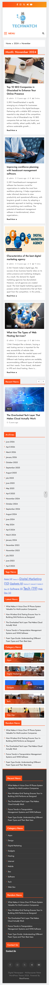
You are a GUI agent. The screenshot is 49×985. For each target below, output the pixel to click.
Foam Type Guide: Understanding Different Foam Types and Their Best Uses (23, 639)
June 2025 (10, 483)
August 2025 (11, 472)
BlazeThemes (24, 978)
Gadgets (16, 583)
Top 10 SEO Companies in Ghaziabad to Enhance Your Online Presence (21, 90)
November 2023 (13, 550)
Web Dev (11, 887)
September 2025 (13, 467)
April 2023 (10, 566)
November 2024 (13, 498)
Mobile (40, 584)
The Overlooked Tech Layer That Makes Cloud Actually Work (23, 416)
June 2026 (10, 441)
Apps (8, 579)
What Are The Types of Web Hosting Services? (21, 334)
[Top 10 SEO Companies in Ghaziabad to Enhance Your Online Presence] (24, 70)
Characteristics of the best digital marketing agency (24, 257)
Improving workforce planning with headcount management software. (22, 170)
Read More (11, 130)
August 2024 (11, 514)
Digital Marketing (14, 250)
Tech (9, 326)
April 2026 (10, 447)
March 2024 (11, 534)
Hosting (27, 584)
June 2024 (10, 519)
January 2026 (11, 457)
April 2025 (10, 493)
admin (11, 98)
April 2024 (10, 529)
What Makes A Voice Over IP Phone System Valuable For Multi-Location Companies (23, 608)
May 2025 (10, 488)
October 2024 (12, 503)
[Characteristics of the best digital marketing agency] (24, 239)
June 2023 (10, 560)
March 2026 (11, 452)
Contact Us (11, 951)
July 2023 (10, 555)
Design (16, 579)
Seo (8, 81)
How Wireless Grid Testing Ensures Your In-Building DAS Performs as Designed (23, 616)
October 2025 (12, 462)
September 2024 (13, 509)
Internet (34, 584)
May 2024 (10, 524)
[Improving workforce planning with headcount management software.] (24, 150)
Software (11, 161)
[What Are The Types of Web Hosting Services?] (24, 316)
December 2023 (12, 545)
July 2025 (10, 478)
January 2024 (11, 540)
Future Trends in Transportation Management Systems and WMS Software (23, 631)
